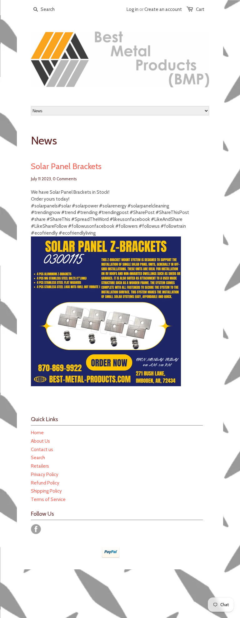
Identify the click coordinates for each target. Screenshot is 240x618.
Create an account (163, 9)
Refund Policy (45, 483)
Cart (200, 9)
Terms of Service (48, 499)
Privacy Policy (44, 474)
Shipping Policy (46, 491)
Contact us (42, 449)
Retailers (40, 466)
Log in (132, 9)
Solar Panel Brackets (66, 166)
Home (37, 433)
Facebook (36, 529)
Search (38, 457)
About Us (40, 441)
